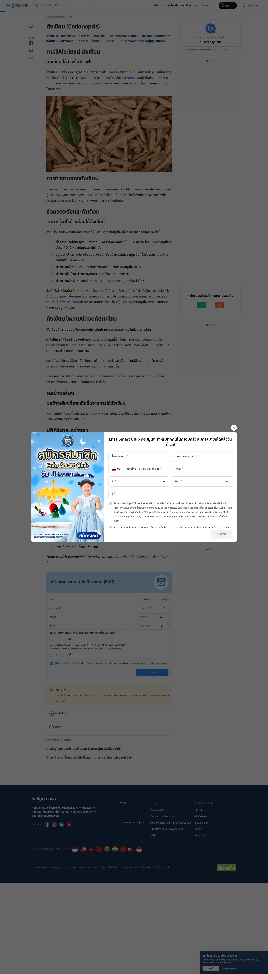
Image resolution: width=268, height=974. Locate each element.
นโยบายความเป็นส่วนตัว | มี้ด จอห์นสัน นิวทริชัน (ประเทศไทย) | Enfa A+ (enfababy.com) (188, 527)
